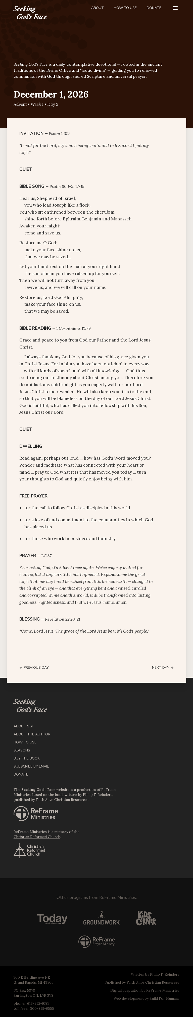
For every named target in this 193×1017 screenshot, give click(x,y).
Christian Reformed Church (37, 836)
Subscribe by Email (31, 766)
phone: (19, 1003)
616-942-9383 (38, 1003)
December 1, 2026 (51, 94)
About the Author (32, 734)
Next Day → (163, 667)
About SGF (24, 726)
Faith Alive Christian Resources (153, 982)
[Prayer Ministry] (96, 942)
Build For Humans (164, 998)
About (97, 8)
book (59, 794)
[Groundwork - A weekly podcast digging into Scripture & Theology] (101, 917)
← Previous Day (34, 667)
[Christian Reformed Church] (70, 850)
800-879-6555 (42, 1008)
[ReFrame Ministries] (70, 813)
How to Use (125, 8)
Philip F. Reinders (164, 974)
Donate (154, 8)
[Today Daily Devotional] (52, 918)
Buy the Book (26, 758)
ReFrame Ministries (117, 897)
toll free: (21, 1008)
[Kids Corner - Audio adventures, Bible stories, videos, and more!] (146, 918)
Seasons (22, 750)
